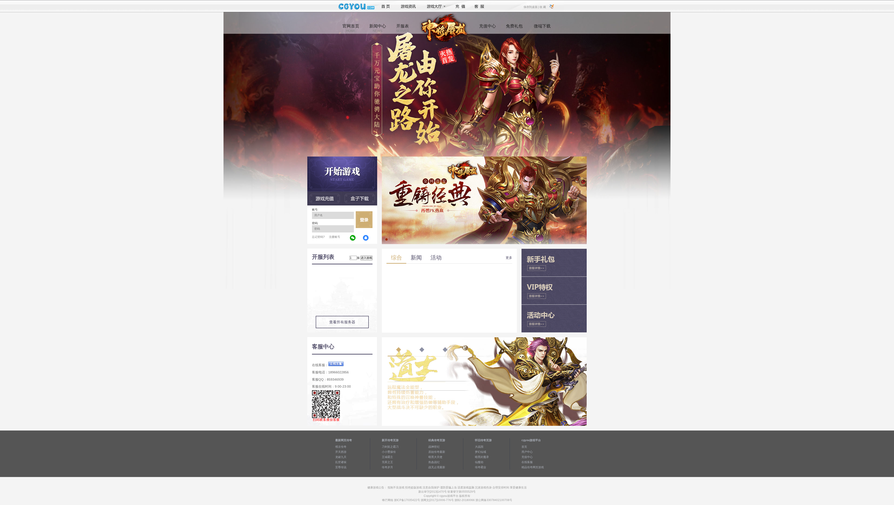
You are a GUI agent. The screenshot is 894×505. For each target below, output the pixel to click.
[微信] (353, 238)
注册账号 (334, 237)
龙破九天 (340, 457)
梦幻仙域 (480, 452)
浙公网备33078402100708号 (493, 500)
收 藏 (542, 6)
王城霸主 (387, 457)
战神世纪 (434, 446)
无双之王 (387, 462)
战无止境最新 (436, 467)
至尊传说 (340, 467)
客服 (479, 6)
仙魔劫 (479, 462)
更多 (509, 257)
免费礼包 (514, 28)
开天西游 (340, 452)
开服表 (402, 28)
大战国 (479, 446)
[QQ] (366, 238)
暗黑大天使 (435, 457)
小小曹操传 (389, 452)
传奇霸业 (480, 467)
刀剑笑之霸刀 (390, 446)
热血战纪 (434, 462)
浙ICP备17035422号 (407, 500)
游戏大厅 (435, 6)
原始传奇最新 (436, 452)
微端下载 (542, 28)
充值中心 (487, 28)
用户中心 (527, 452)
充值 (460, 6)
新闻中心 (377, 28)
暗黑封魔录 (482, 457)
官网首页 (350, 28)
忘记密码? (318, 237)
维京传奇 (340, 446)
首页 (385, 6)
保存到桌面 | (531, 6)
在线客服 (527, 462)
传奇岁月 (387, 467)
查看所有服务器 (342, 322)
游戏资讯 (408, 6)
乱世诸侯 (340, 462)
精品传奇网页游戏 (533, 467)
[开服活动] (484, 158)
